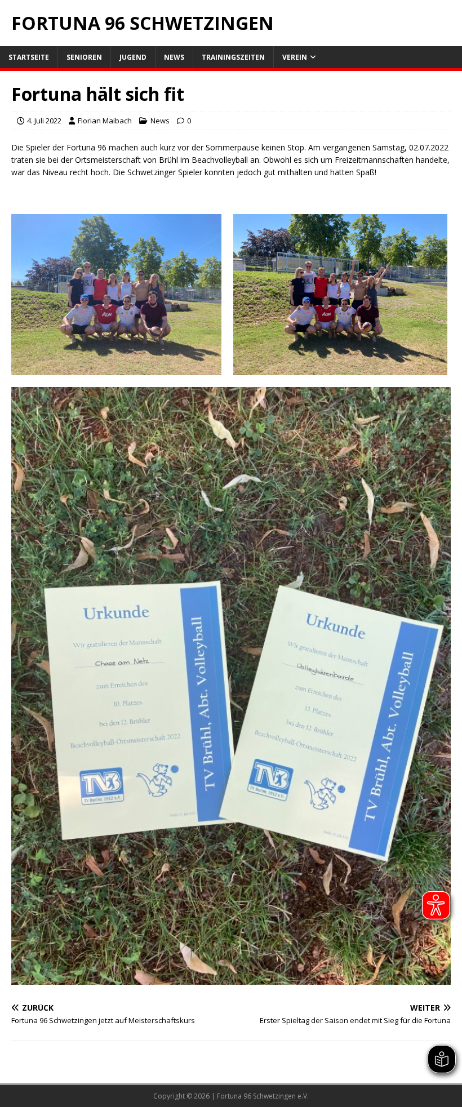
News (174, 57)
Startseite (28, 57)
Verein (294, 57)
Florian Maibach (105, 120)
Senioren (84, 57)
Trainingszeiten (233, 57)
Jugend (132, 57)
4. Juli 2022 (44, 120)
